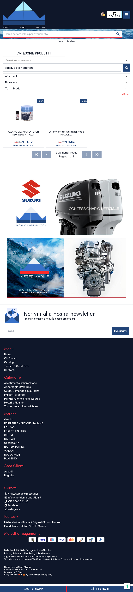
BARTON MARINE (14, 446)
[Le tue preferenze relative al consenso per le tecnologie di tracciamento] (127, 586)
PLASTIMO (10, 458)
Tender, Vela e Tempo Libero (21, 406)
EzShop (19, 572)
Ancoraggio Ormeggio (17, 387)
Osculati (9, 419)
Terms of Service (79, 559)
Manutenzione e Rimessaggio (22, 398)
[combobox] (62, 34)
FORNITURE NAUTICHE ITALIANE (23, 423)
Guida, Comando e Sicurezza (21, 390)
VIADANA (9, 450)
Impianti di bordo (14, 394)
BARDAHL (10, 439)
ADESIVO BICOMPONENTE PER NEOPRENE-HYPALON (23, 133)
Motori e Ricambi (14, 402)
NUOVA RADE (12, 454)
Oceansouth (11, 442)
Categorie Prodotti (34, 53)
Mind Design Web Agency (40, 575)
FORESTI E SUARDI (15, 431)
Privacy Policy (59, 559)
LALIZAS (9, 427)
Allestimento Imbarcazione (20, 383)
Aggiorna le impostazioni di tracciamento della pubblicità (30, 556)
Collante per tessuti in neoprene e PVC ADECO (66, 133)
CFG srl (8, 435)
